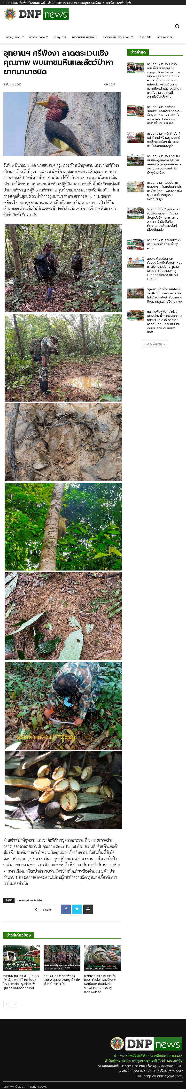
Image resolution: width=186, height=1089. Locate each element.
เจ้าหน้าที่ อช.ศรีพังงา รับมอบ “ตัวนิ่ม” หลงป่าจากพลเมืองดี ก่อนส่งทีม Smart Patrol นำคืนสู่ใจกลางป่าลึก (100, 984)
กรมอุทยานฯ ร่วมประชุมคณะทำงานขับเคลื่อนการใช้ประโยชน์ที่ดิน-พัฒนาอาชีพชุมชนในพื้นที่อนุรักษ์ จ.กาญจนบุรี (164, 191)
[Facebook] (180, 16)
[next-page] (14, 1004)
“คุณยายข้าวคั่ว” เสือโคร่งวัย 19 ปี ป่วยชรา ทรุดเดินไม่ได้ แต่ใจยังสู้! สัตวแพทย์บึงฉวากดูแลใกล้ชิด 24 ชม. (164, 295)
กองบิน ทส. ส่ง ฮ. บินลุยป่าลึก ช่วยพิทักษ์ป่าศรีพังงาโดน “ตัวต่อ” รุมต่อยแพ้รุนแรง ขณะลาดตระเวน (21, 982)
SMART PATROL (54, 968)
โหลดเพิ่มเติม (153, 344)
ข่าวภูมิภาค (11, 968)
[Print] (88, 909)
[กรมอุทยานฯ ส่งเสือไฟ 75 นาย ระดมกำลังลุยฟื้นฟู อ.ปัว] (135, 244)
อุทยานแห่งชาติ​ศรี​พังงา (30, 900)
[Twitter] (77, 909)
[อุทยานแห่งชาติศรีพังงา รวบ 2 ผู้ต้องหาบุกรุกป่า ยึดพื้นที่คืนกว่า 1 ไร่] (62, 958)
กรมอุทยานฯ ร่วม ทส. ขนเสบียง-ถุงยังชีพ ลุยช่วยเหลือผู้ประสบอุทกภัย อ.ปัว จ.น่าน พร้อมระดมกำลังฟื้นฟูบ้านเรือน (164, 164)
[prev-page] (6, 1004)
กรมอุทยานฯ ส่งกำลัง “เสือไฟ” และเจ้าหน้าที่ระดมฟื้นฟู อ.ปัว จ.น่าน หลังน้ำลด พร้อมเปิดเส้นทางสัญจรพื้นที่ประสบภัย (164, 115)
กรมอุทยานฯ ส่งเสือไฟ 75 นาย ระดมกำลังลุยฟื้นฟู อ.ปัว (164, 244)
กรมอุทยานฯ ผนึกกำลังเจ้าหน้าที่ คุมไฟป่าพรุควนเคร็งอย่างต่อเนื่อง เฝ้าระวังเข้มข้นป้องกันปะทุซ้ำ (164, 139)
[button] (177, 25)
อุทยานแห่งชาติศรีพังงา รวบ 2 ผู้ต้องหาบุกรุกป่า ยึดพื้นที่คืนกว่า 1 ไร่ (62, 980)
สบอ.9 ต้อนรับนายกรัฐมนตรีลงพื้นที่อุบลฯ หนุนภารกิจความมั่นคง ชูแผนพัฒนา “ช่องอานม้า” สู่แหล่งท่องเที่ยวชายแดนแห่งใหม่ (164, 269)
